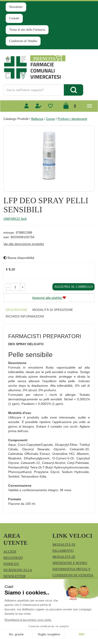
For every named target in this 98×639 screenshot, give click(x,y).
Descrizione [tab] (16, 310)
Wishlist (11, 564)
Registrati (13, 558)
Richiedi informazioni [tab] (25, 316)
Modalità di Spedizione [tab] (52, 310)
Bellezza (37, 119)
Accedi (9, 551)
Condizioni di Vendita (23, 41)
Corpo (50, 119)
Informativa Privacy (71, 569)
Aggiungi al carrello (73, 286)
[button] (8, 287)
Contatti (14, 18)
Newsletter (16, 7)
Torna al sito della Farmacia (27, 29)
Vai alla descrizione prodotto (23, 244)
